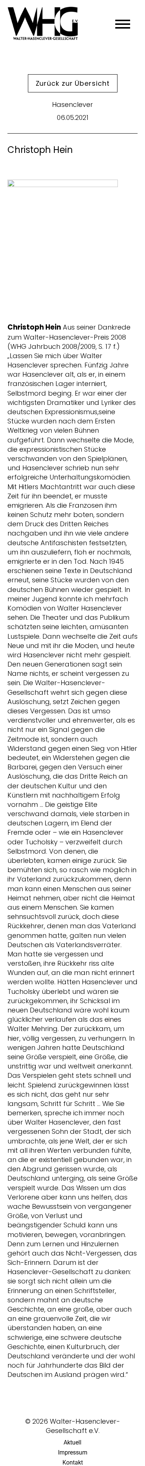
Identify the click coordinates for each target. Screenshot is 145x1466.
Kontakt (72, 1462)
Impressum (72, 1452)
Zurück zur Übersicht (73, 83)
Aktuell (72, 1442)
